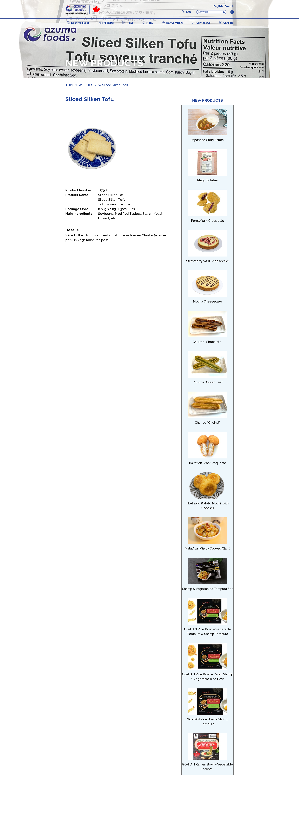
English (218, 6)
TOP (68, 85)
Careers (228, 22)
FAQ (188, 11)
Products (108, 22)
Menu (149, 22)
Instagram (232, 12)
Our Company (174, 22)
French (229, 6)
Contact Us (203, 22)
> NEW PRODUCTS (86, 85)
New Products (80, 22)
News (129, 22)
